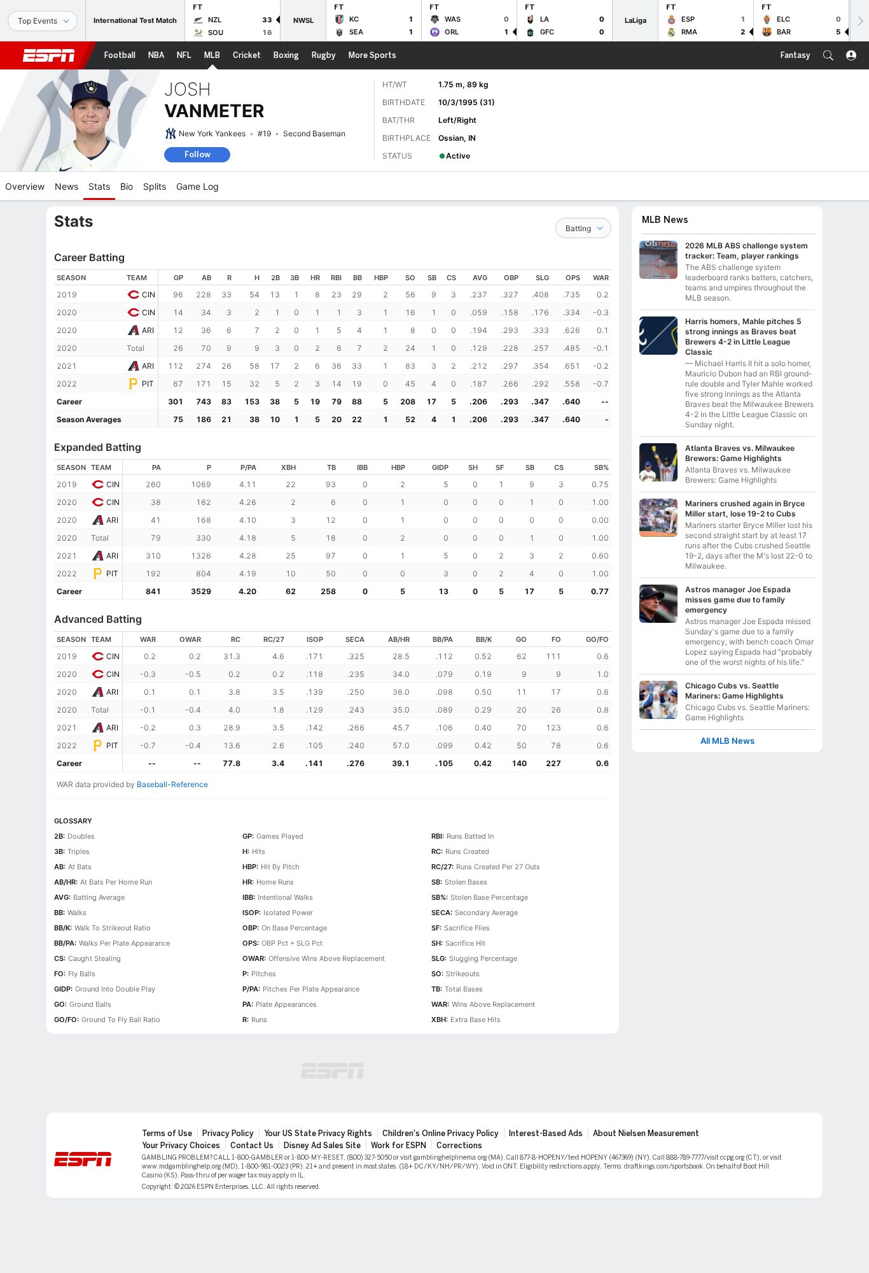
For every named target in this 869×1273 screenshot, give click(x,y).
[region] (384, 348)
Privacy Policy (228, 1133)
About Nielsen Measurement (646, 1133)
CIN (148, 294)
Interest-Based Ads (546, 1133)
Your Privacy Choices (181, 1145)
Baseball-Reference (172, 784)
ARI (148, 330)
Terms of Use (167, 1133)
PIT (148, 383)
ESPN (49, 55)
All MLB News (727, 741)
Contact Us (252, 1145)
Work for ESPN (398, 1145)
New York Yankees (212, 133)
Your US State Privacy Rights (318, 1133)
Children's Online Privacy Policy (440, 1133)
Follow (197, 154)
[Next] (859, 20)
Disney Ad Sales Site (322, 1145)
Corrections (459, 1145)
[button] (828, 55)
